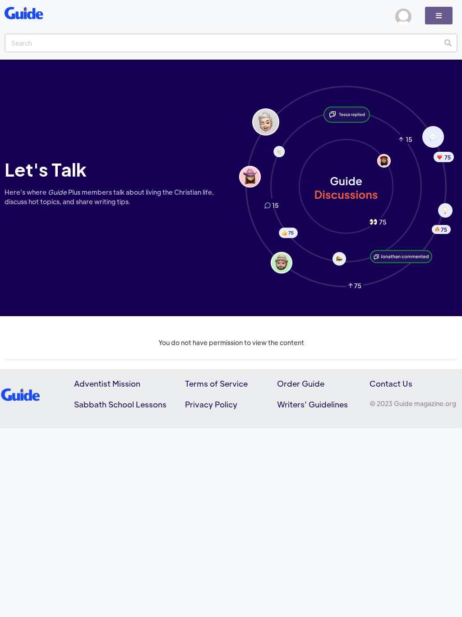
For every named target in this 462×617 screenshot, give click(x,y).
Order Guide (300, 383)
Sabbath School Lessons (120, 404)
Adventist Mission (107, 383)
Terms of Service (216, 383)
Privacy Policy (211, 404)
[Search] (448, 42)
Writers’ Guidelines (312, 404)
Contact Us (391, 383)
